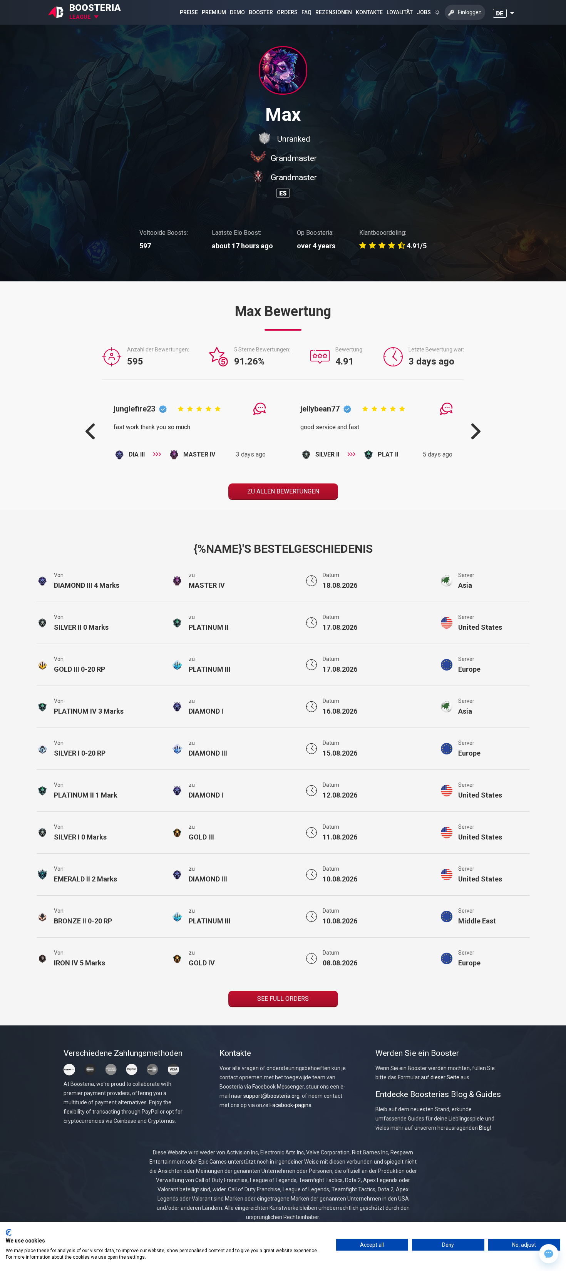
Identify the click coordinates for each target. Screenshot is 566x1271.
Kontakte (369, 12)
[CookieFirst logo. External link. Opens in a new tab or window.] (9, 1232)
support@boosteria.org (271, 1096)
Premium (214, 12)
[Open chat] (548, 1253)
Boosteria (95, 8)
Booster (261, 12)
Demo (237, 12)
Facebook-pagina (290, 1105)
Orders (287, 12)
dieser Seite (444, 1077)
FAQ (306, 12)
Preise (189, 12)
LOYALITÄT (400, 12)
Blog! (485, 1128)
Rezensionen (333, 12)
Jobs (424, 12)
